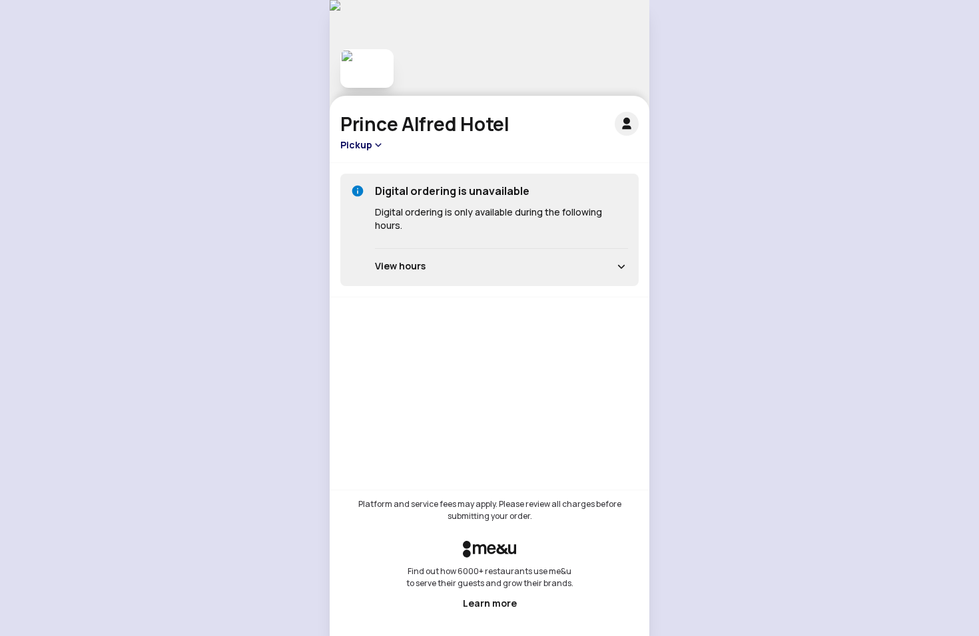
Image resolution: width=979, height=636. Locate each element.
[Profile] (627, 124)
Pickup (356, 144)
